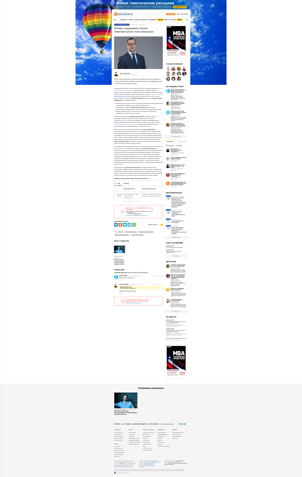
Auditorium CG (174, 219)
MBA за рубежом (147, 436)
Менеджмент (152, 19)
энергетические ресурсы (137, 235)
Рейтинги (145, 438)
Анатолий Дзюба (142, 272)
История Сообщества (119, 436)
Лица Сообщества (118, 432)
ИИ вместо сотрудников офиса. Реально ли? (177, 289)
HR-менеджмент (132, 432)
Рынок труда (131, 436)
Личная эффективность (134, 438)
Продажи (160, 440)
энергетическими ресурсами (122, 96)
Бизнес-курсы (146, 440)
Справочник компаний (134, 444)
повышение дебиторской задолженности (125, 124)
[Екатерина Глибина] (168, 79)
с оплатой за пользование (156, 94)
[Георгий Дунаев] (168, 74)
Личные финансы (176, 434)
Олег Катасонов (175, 291)
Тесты (144, 446)
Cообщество (117, 429)
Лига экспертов (117, 434)
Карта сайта (142, 466)
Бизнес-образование (141, 19)
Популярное (170, 141)
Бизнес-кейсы (146, 442)
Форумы (173, 19)
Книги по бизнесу (147, 444)
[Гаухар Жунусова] (168, 69)
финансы (120, 232)
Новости (167, 19)
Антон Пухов (174, 160)
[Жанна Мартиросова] (173, 74)
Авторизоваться (130, 215)
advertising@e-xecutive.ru (149, 463)
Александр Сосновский (177, 169)
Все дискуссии (176, 311)
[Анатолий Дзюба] (184, 69)
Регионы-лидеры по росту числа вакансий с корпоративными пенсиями (176, 331)
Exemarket (160, 444)
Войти (127, 303)
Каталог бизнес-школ (148, 450)
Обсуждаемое (182, 141)
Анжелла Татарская (176, 177)
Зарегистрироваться (142, 215)
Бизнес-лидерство (162, 432)
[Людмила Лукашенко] (179, 74)
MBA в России (146, 434)
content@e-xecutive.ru (149, 464)
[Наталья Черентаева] (173, 69)
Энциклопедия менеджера (164, 446)
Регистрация (184, 14)
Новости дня (117, 446)
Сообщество (123, 19)
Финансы (160, 19)
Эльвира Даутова (175, 115)
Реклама (128, 424)
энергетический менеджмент (122, 235)
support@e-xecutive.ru (150, 465)
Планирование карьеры (134, 440)
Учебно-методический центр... (178, 196)
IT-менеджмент (161, 436)
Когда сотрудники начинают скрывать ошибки (178, 158)
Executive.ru (122, 463)
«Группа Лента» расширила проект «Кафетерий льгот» (173, 252)
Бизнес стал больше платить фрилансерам (175, 338)
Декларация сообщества (140, 424)
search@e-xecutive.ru (153, 460)
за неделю (171, 145)
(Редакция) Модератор (176, 127)
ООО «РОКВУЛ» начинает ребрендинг (174, 247)
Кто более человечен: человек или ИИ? (177, 300)
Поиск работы (132, 434)
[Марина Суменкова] (179, 79)
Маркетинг (160, 438)
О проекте (117, 424)
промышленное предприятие (146, 232)
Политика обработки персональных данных (124, 466)
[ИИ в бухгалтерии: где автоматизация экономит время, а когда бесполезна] (126, 400)
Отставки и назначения (119, 450)
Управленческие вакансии (135, 442)
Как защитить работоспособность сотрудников (176, 150)
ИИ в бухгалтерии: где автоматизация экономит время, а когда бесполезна (178, 125)
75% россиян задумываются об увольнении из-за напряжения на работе (176, 322)
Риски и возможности (177, 436)
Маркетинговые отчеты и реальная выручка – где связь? (178, 166)
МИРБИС (179, 19)
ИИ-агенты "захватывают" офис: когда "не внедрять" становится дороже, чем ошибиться (178, 276)
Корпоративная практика (163, 434)
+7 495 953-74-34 (180, 460)
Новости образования (119, 452)
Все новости (176, 256)
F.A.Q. (122, 424)
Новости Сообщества (119, 454)
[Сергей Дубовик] (184, 74)
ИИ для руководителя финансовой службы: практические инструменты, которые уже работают (178, 230)
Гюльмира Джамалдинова (177, 153)
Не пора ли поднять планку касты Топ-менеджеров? (178, 265)
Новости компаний (118, 448)
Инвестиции (175, 438)
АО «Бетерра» (174, 225)
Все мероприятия (176, 237)
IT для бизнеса (161, 442)
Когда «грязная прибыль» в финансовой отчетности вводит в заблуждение (178, 91)
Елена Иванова (174, 106)
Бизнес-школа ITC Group (176, 210)
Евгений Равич (174, 93)
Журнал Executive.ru (118, 438)
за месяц (179, 145)
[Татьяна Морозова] (173, 79)
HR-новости (116, 456)
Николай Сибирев (175, 280)
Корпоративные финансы (121, 409)
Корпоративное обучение (149, 432)
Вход (178, 14)
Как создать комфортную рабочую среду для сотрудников (178, 175)
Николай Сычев (175, 302)
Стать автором (170, 14)
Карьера (131, 19)
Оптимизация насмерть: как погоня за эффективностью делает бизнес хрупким (178, 183)
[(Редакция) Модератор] (179, 69)
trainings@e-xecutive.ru (155, 462)
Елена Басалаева (175, 267)
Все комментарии (176, 136)
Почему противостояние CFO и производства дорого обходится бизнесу (178, 112)
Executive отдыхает (118, 440)
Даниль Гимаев (132, 272)
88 (135, 409)
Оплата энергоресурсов (131, 232)
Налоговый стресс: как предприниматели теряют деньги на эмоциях (178, 103)
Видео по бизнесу (147, 448)
